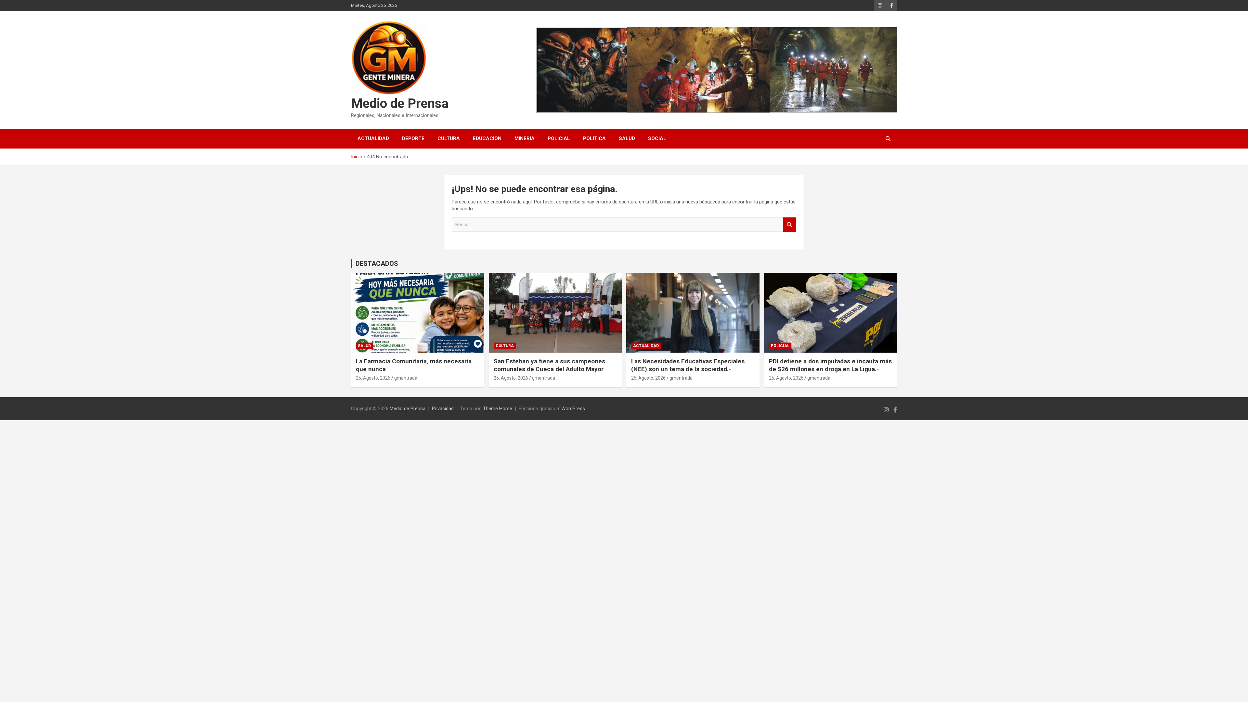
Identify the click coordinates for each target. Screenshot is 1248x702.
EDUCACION (487, 138)
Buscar (789, 224)
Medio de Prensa (399, 103)
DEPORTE (413, 138)
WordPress (573, 408)
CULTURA (448, 138)
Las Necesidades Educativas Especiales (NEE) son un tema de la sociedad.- (688, 365)
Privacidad (443, 408)
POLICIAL (559, 138)
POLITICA (594, 138)
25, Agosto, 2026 (373, 378)
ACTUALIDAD (373, 138)
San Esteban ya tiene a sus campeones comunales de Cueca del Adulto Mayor (549, 365)
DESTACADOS (377, 263)
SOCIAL (657, 138)
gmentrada (405, 378)
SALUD (627, 138)
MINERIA (524, 138)
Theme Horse (497, 408)
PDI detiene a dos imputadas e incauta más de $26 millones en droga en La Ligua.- (830, 365)
